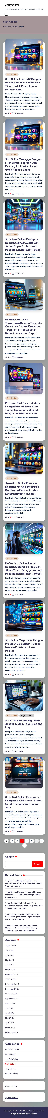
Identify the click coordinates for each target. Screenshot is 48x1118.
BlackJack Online (12, 1049)
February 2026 (11, 974)
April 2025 (9, 1022)
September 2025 (12, 998)
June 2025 (9, 1013)
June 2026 (9, 955)
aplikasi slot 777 (11, 1097)
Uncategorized (11, 1073)
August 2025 (10, 1003)
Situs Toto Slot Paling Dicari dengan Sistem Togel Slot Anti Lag (23, 724)
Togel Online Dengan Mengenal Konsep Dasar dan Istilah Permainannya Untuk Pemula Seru (23, 894)
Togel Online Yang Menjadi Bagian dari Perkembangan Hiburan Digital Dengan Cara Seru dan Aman (22, 917)
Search (9, 856)
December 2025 (12, 984)
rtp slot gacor (11, 1086)
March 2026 (10, 970)
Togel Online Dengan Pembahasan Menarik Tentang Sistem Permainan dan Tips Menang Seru (23, 883)
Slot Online (13, 26)
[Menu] (6, 15)
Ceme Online (10, 1054)
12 (41, 841)
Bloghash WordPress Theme (24, 1114)
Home (5, 26)
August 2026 (10, 945)
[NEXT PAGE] (24, 845)
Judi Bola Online (11, 1059)
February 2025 (11, 1032)
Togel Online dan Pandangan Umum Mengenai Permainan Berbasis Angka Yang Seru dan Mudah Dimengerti (22, 928)
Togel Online (27, 716)
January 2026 (11, 979)
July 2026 (9, 950)
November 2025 (12, 989)
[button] (6, 841)
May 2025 (9, 1018)
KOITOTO (11, 5)
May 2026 (9, 960)
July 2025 (9, 1008)
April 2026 (9, 965)
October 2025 (11, 994)
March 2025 (10, 1027)
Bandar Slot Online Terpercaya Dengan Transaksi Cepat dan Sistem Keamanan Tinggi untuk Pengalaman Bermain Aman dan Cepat (23, 326)
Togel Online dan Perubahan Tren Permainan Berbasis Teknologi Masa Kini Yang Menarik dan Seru (23, 905)
